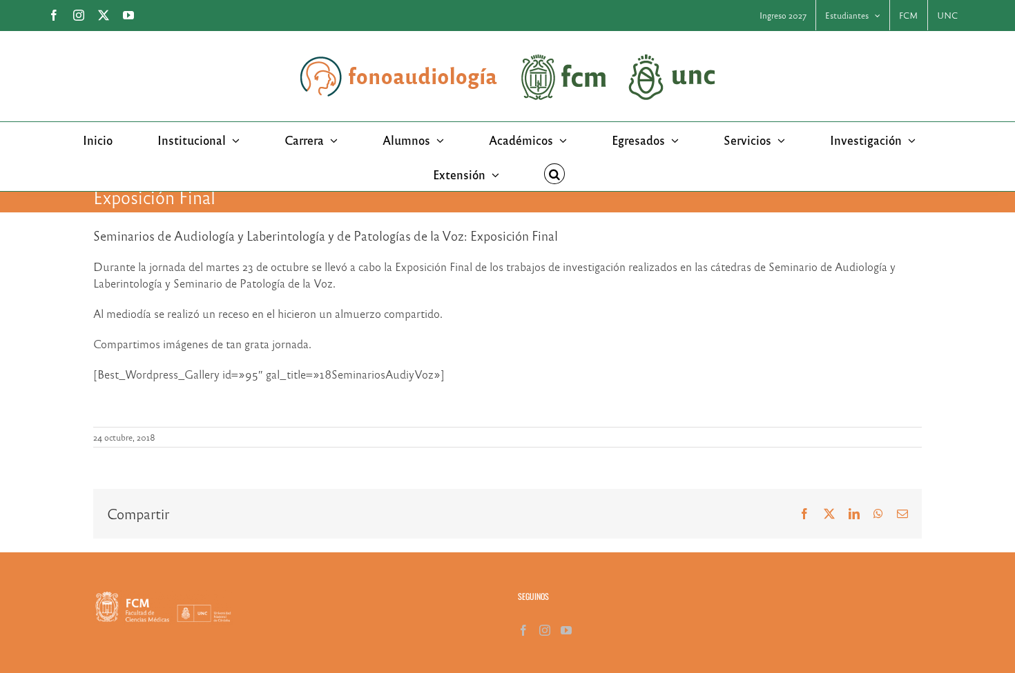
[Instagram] (544, 630)
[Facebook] (523, 630)
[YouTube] (566, 630)
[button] (554, 174)
